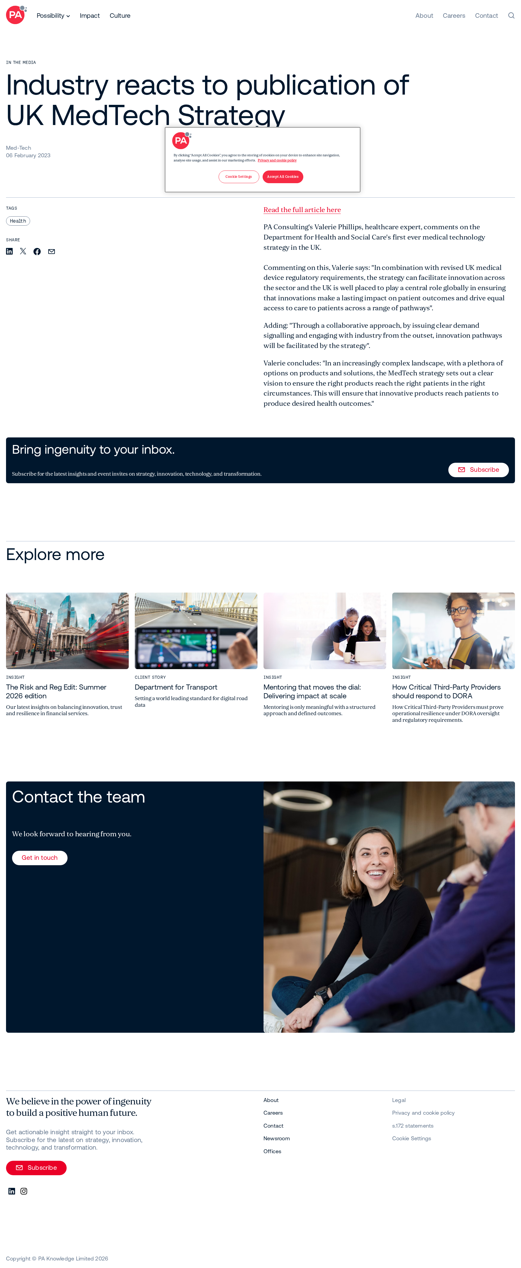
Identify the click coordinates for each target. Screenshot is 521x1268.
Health (18, 221)
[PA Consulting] (16, 16)
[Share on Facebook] (37, 252)
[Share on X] (23, 251)
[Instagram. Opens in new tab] (24, 1191)
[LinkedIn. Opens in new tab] (12, 1191)
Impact (90, 15)
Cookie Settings (411, 1138)
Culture (120, 15)
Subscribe (484, 469)
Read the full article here (302, 209)
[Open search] (511, 15)
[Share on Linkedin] (9, 251)
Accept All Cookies (282, 177)
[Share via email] (51, 252)
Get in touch (40, 857)
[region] (263, 160)
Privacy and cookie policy (277, 160)
